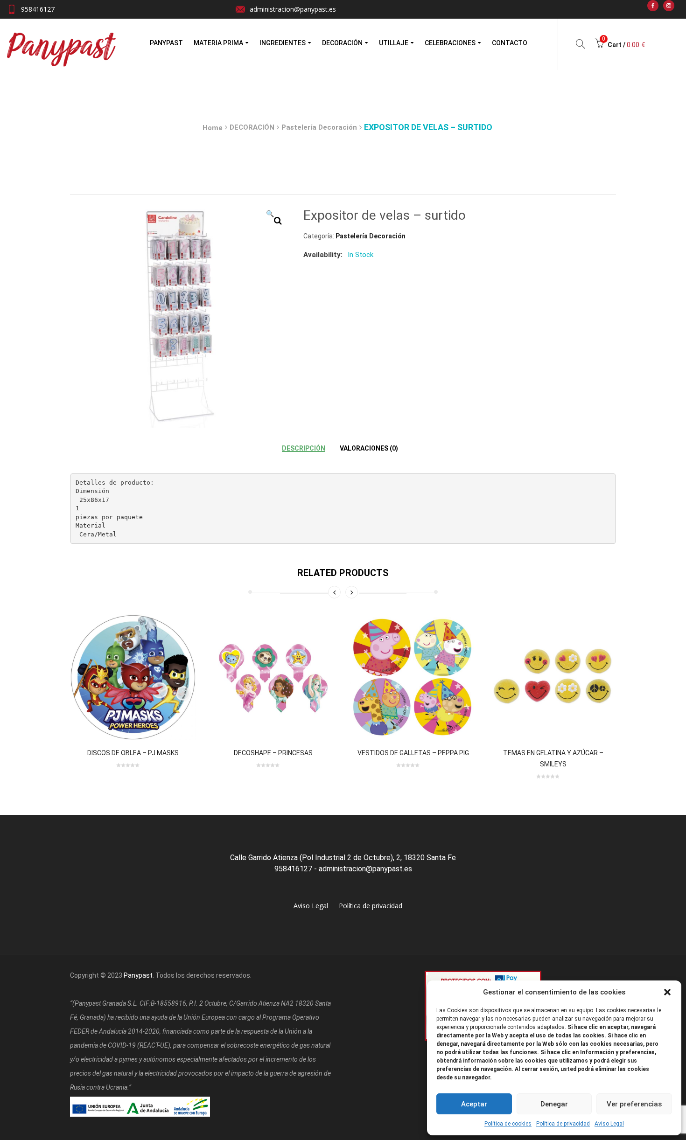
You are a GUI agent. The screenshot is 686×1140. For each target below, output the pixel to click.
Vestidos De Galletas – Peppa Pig (413, 753)
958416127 (38, 9)
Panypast (138, 975)
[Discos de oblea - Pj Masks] (133, 677)
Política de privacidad (563, 1123)
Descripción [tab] (303, 448)
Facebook (652, 5)
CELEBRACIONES (450, 43)
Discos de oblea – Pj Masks (133, 753)
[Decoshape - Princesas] (273, 677)
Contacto (509, 43)
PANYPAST (166, 43)
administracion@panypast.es (293, 9)
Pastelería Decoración (319, 127)
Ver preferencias (634, 1104)
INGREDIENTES (282, 43)
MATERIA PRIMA (218, 43)
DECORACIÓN (342, 43)
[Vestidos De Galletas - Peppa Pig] (413, 677)
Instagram (668, 5)
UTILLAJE (393, 43)
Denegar (554, 1104)
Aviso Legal (609, 1123)
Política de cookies (508, 1123)
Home (213, 128)
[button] (667, 992)
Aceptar (474, 1104)
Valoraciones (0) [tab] (369, 448)
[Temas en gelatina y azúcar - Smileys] (553, 677)
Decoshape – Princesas (273, 753)
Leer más (86, 731)
